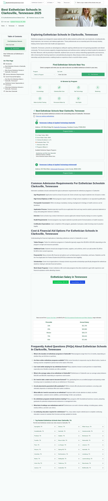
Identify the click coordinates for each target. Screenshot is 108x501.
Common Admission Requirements (14, 74)
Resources (67, 2)
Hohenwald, (54, 169)
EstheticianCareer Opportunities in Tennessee (14, 84)
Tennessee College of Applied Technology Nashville (57, 123)
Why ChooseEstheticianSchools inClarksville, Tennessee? (14, 71)
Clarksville (21, 25)
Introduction (8, 63)
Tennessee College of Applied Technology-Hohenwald (58, 165)
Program (35, 71)
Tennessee (11, 25)
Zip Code (59, 71)
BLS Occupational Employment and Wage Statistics (78, 317)
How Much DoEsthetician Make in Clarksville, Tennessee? (14, 79)
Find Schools (16, 48)
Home (3, 25)
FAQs (59, 2)
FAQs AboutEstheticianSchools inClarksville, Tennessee (14, 88)
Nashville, (57, 127)
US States (49, 2)
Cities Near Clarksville (11, 91)
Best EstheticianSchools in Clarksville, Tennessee (15, 67)
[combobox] (44, 74)
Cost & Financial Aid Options (13, 76)
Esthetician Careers (37, 2)
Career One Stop (51, 317)
